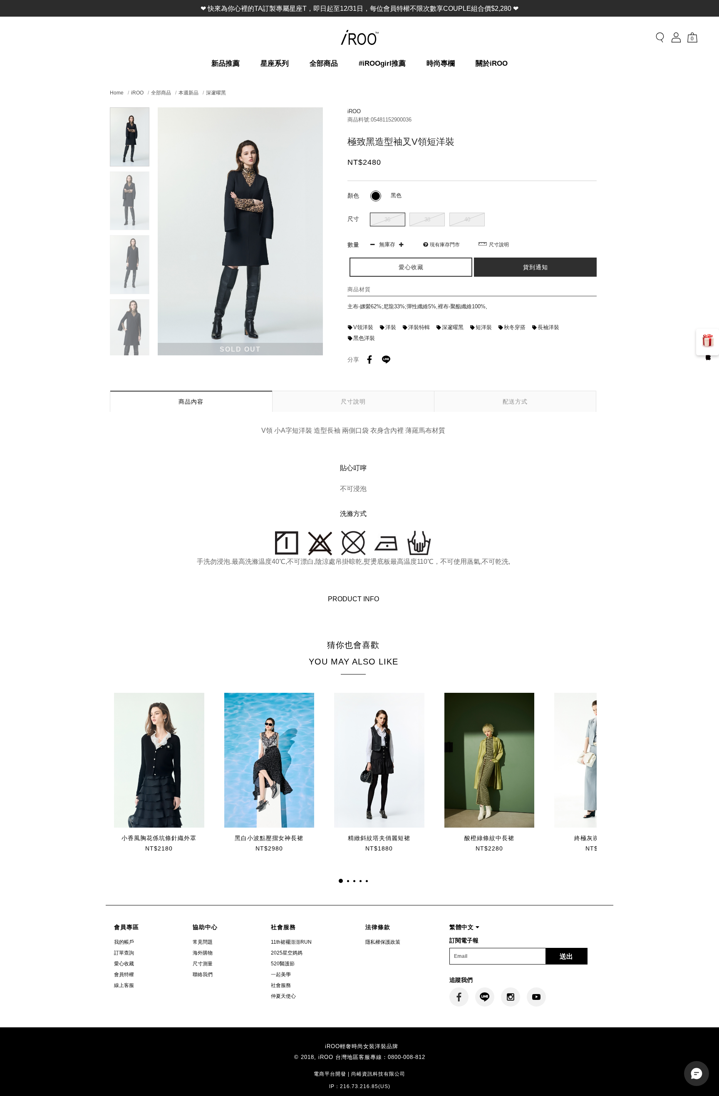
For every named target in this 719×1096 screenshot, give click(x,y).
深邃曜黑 (216, 93)
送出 (566, 956)
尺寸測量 (203, 964)
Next (129, 350)
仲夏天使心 (283, 996)
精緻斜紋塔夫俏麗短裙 (379, 838)
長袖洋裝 (548, 327)
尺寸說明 (499, 245)
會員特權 (124, 974)
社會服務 (281, 985)
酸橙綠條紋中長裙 (489, 838)
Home (117, 93)
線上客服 (124, 985)
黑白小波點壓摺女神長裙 (269, 838)
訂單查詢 (124, 953)
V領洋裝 (363, 327)
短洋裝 (484, 327)
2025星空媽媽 (286, 953)
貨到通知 (535, 267)
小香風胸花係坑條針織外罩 (158, 838)
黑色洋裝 (364, 338)
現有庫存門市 (445, 245)
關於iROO (492, 63)
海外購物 (203, 953)
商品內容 (191, 401)
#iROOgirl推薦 (382, 63)
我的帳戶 (124, 942)
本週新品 (188, 93)
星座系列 (274, 63)
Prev (129, 112)
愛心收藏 (124, 964)
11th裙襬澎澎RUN (291, 942)
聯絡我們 (203, 974)
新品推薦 (225, 63)
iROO (137, 93)
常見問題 (203, 942)
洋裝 (390, 327)
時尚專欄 (440, 63)
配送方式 (515, 401)
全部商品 (324, 63)
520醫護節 (283, 964)
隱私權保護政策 (382, 942)
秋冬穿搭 (515, 327)
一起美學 (281, 974)
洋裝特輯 (419, 327)
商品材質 (359, 289)
